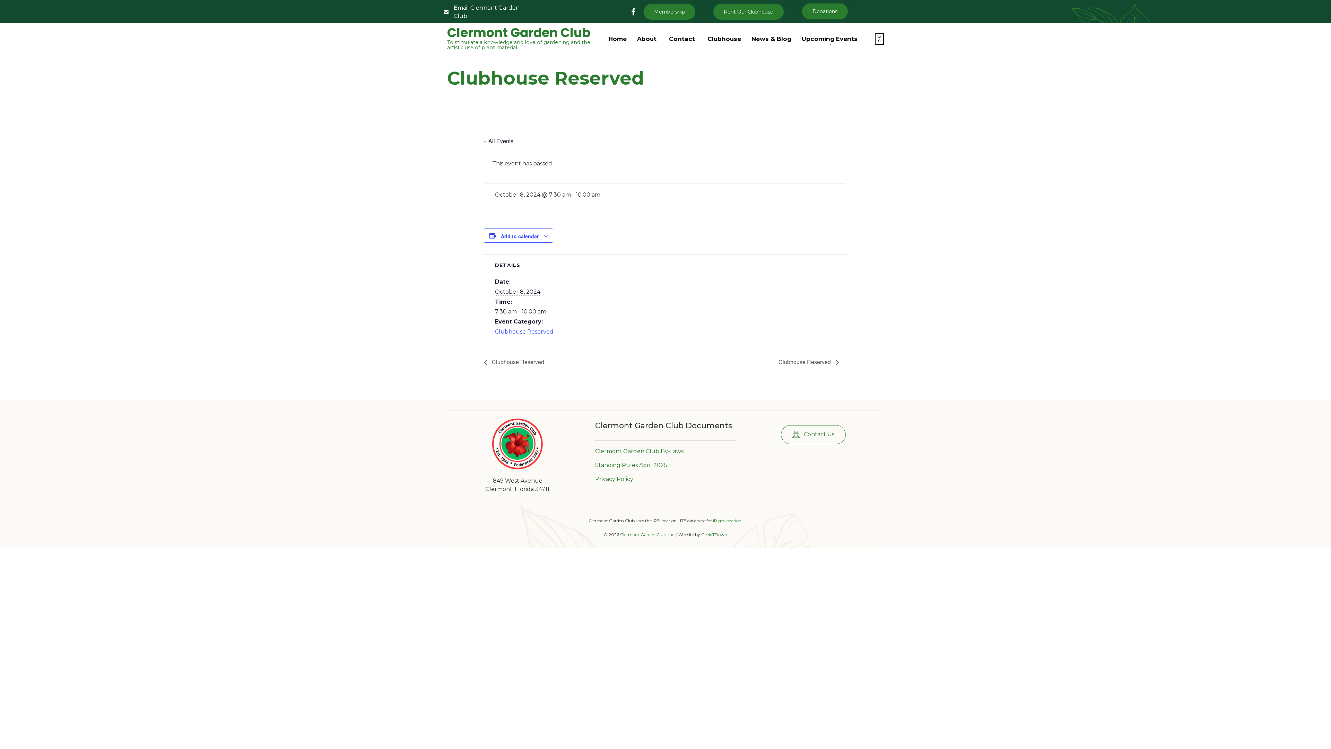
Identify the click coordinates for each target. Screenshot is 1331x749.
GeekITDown (714, 534)
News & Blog (771, 38)
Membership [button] (669, 12)
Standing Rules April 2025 (631, 465)
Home (617, 38)
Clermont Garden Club (518, 33)
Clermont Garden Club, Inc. (647, 534)
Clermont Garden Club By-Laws (639, 451)
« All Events (498, 141)
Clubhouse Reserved (524, 331)
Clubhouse (724, 38)
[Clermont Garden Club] (517, 468)
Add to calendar (520, 236)
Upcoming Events (830, 38)
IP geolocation (727, 520)
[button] (748, 12)
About (646, 38)
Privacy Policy (614, 479)
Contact (682, 38)
